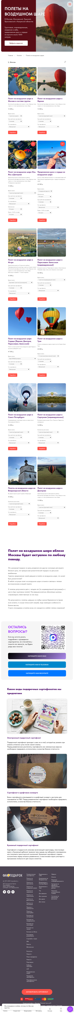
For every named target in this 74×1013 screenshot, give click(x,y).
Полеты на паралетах (29, 891)
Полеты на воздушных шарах (35, 55)
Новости (28, 954)
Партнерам (29, 962)
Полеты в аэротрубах (29, 912)
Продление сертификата (30, 976)
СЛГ (27, 969)
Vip (40, 890)
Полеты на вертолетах (29, 883)
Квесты (28, 944)
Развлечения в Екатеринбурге (43, 883)
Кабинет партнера (29, 965)
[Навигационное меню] (69, 4)
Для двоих (42, 899)
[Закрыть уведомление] (39, 1005)
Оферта (53, 874)
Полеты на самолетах (29, 879)
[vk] (13, 893)
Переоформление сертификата (31, 980)
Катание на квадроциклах (30, 920)
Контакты (29, 951)
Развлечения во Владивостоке (43, 879)
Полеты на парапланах (30, 895)
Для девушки (43, 893)
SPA (27, 941)
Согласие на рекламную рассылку (55, 897)
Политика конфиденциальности (57, 880)
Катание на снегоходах (29, 924)
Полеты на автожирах (29, 903)
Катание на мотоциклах (29, 916)
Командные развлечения (30, 935)
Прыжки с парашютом (30, 907)
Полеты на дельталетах (30, 899)
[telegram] (4, 893)
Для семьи (42, 901)
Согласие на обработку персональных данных (55, 886)
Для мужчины (43, 896)
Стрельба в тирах (31, 938)
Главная (10, 55)
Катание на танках (29, 928)
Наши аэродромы (31, 956)
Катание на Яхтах (31, 931)
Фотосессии (30, 947)
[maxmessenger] (8, 893)
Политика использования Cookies (55, 892)
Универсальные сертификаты (31, 875)
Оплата (53, 877)
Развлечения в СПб (43, 875)
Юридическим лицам (30, 972)
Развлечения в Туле (43, 887)
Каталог (19, 55)
